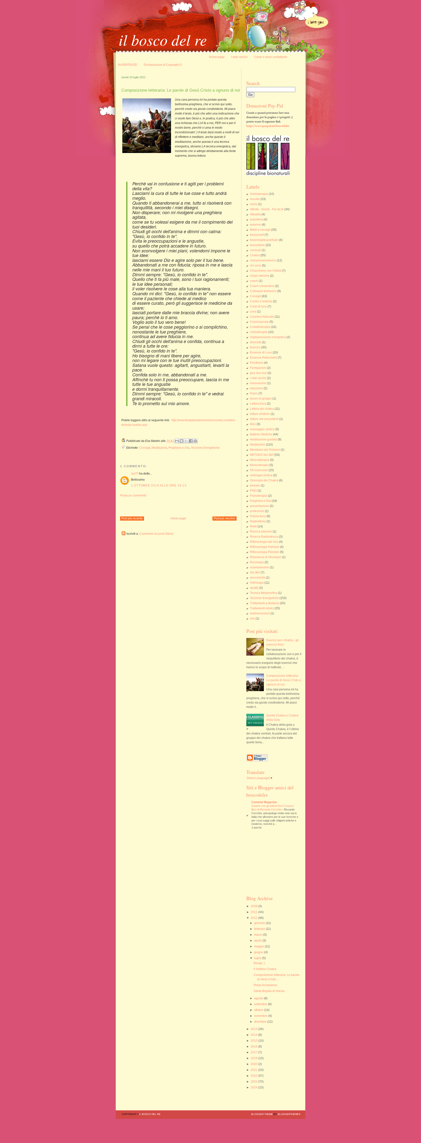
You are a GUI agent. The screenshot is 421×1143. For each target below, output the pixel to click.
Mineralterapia (259, 460)
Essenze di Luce (261, 352)
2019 (254, 1058)
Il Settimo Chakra (265, 969)
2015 (254, 1040)
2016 (254, 1046)
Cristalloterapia (260, 327)
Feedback (256, 362)
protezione (257, 511)
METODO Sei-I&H (262, 455)
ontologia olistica (261, 475)
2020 (254, 1064)
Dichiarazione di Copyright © (163, 65)
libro (253, 424)
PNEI (253, 490)
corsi (253, 311)
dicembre (260, 1021)
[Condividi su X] (186, 440)
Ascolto (255, 199)
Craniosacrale (259, 322)
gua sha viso (258, 373)
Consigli (144, 447)
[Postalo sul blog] (181, 440)
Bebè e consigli (260, 229)
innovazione (258, 383)
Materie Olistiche (261, 434)
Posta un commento (133, 495)
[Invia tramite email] (176, 440)
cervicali (255, 250)
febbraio (260, 929)
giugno (259, 952)
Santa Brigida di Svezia (269, 991)
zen (252, 618)
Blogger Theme (262, 1114)
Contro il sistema (261, 301)
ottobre (259, 1010)
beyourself (257, 235)
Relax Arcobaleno (265, 985)
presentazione (259, 506)
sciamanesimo (259, 567)
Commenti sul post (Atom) (156, 533)
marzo (258, 934)
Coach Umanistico (262, 286)
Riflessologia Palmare (264, 547)
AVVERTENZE (127, 65)
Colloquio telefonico (263, 291)
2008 (254, 906)
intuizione (256, 388)
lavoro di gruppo (261, 398)
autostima (256, 219)
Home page (217, 57)
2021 (254, 1070)
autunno (255, 224)
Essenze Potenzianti (263, 357)
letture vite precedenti (264, 419)
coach (254, 281)
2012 (254, 918)
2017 (254, 1052)
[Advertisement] (177, 505)
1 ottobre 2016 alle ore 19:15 (159, 485)
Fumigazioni (258, 368)
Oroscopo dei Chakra (264, 480)
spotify (254, 588)
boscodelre (257, 245)
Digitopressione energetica (268, 337)
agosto (259, 998)
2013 (254, 1029)
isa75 (134, 473)
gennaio (260, 923)
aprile (258, 940)
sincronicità (257, 577)
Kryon (254, 393)
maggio (259, 946)
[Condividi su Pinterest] (195, 440)
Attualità (255, 214)
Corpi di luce (258, 306)
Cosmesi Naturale (262, 316)
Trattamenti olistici (262, 608)
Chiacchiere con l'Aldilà (265, 270)
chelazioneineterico (263, 260)
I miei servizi (239, 57)
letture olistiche (260, 414)
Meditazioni (159, 447)
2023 (254, 1081)
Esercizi (255, 347)
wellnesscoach (260, 613)
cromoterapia (259, 332)
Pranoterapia (258, 495)
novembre (261, 1016)
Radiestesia (258, 521)
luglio (258, 958)
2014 (254, 1035)
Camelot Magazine (264, 802)
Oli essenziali (259, 470)
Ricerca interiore (261, 531)
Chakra (255, 255)
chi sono (255, 265)
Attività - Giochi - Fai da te (267, 209)
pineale (255, 485)
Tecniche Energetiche (205, 447)
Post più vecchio (224, 518)
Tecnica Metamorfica (263, 593)
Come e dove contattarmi (270, 57)
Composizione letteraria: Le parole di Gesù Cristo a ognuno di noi (283, 680)
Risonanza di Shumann (265, 557)
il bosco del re (163, 39)
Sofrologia (257, 582)
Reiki (253, 526)
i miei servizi (258, 378)
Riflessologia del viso (264, 541)
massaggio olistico (262, 429)
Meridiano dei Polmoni (265, 449)
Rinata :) (259, 963)
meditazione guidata (263, 439)
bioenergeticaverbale (264, 240)
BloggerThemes (288, 1114)
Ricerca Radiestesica (264, 536)
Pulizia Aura (258, 516)
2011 (254, 912)
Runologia (257, 562)
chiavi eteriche (259, 275)
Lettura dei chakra (262, 408)
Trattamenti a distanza (264, 603)
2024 (254, 1087)
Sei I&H (255, 572)
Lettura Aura (258, 403)
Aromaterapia (259, 194)
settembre (261, 1004)
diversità (255, 342)
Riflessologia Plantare (264, 552)
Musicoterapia (259, 465)
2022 (254, 1075)
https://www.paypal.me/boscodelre (267, 126)
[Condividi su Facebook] (190, 440)
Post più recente (132, 518)
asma (253, 204)
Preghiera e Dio (178, 447)
